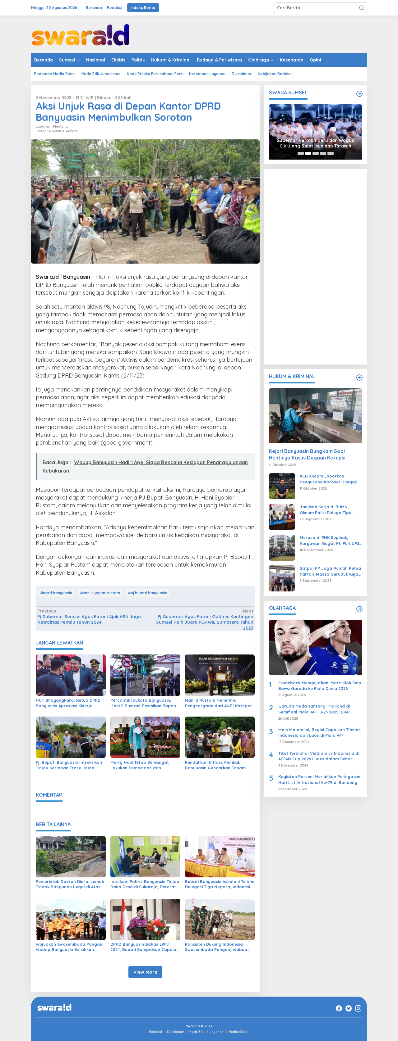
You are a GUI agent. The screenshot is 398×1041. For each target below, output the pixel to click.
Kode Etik (197, 1032)
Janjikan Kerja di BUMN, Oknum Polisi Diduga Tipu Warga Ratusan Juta (325, 509)
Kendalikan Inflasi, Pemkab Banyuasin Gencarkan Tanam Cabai (215, 765)
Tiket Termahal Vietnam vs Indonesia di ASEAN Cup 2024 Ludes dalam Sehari (318, 756)
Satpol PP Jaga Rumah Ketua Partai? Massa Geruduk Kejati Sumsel (330, 571)
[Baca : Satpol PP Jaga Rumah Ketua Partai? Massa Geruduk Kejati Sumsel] (282, 578)
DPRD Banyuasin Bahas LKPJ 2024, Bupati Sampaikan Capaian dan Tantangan (144, 947)
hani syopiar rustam (101, 593)
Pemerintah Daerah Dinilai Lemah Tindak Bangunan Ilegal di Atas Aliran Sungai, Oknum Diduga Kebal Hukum (70, 884)
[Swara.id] (80, 34)
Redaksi (155, 1032)
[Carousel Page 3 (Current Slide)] (315, 153)
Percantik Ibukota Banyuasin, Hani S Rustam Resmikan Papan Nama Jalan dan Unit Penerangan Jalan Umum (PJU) (143, 703)
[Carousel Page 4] (323, 153)
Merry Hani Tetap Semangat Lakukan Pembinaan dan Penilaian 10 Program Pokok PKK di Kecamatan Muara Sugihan (143, 765)
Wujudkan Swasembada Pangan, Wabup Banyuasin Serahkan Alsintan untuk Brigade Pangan (70, 947)
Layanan (217, 1032)
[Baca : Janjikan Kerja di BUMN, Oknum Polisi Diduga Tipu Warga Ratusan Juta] (282, 516)
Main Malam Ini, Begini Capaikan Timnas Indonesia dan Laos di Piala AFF (319, 732)
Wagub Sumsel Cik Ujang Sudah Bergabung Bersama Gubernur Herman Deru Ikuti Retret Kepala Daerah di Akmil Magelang (315, 143)
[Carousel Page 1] (301, 153)
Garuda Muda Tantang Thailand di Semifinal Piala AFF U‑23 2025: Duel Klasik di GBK (314, 709)
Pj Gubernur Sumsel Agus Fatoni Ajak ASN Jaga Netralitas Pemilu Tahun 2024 (89, 616)
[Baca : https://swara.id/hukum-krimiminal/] (359, 377)
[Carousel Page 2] (308, 153)
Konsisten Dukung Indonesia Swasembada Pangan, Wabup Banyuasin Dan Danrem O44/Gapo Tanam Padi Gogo (216, 947)
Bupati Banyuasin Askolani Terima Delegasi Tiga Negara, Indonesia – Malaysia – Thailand (220, 884)
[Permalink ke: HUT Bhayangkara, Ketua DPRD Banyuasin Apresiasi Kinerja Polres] (71, 674)
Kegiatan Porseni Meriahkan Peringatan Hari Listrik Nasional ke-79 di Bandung (319, 779)
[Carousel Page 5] (330, 153)
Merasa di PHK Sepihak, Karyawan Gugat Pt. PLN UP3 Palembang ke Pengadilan (329, 540)
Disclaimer (175, 1032)
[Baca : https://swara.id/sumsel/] (359, 93)
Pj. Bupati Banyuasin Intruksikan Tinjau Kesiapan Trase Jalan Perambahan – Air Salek (69, 765)
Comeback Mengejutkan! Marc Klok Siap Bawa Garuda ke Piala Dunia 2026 (319, 685)
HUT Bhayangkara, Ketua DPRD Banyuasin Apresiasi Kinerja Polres (68, 703)
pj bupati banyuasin (149, 593)
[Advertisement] (315, 267)
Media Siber (238, 1032)
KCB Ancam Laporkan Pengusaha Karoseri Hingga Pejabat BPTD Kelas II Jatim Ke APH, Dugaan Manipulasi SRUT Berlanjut (329, 478)
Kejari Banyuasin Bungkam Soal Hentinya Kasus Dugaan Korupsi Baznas (307, 454)
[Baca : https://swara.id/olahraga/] (359, 609)
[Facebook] (339, 1008)
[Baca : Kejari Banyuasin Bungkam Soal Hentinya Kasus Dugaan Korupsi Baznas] (315, 415)
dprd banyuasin (57, 593)
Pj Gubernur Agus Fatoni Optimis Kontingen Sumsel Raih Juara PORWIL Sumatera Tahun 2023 (204, 619)
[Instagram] (358, 1008)
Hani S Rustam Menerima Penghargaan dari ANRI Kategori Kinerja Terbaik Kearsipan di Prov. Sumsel (219, 703)
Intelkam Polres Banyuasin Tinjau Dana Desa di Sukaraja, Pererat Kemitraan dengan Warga (144, 884)
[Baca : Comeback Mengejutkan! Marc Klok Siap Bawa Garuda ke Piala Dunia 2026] (315, 647)
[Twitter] (349, 1008)
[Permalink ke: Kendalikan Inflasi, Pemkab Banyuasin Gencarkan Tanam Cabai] (220, 736)
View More (145, 972)
